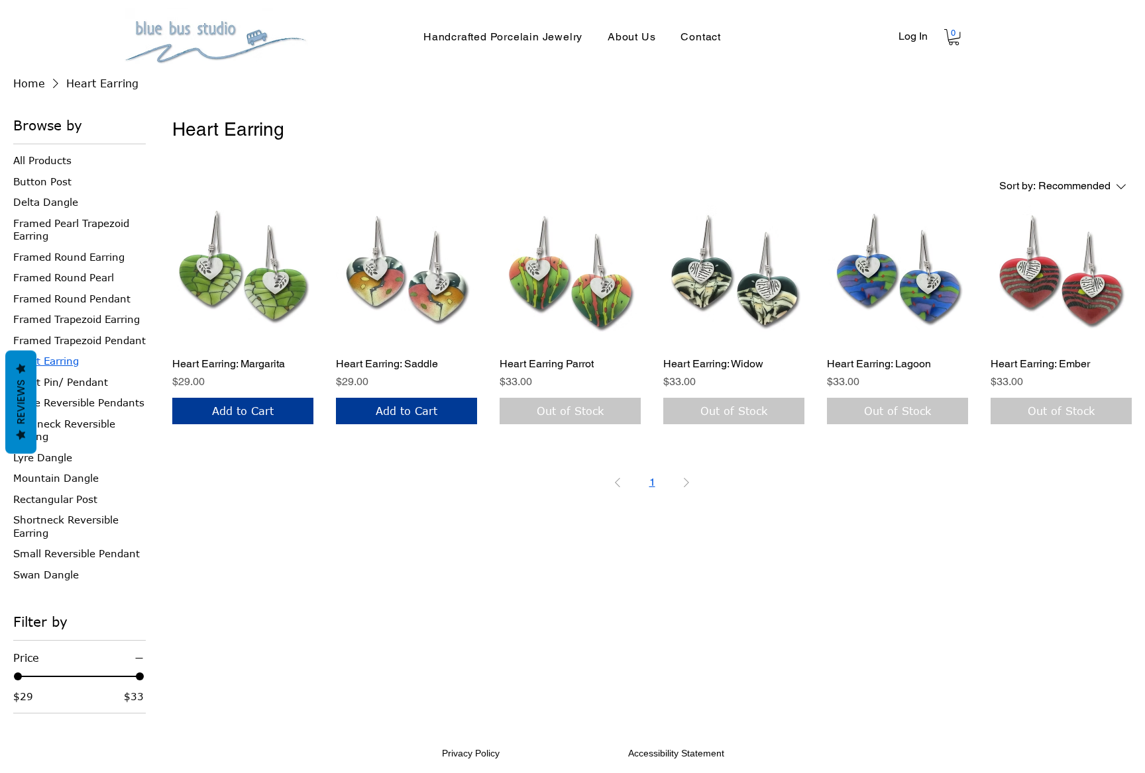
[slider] (18, 676)
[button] (953, 37)
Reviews (20, 402)
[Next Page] (686, 482)
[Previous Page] (618, 482)
